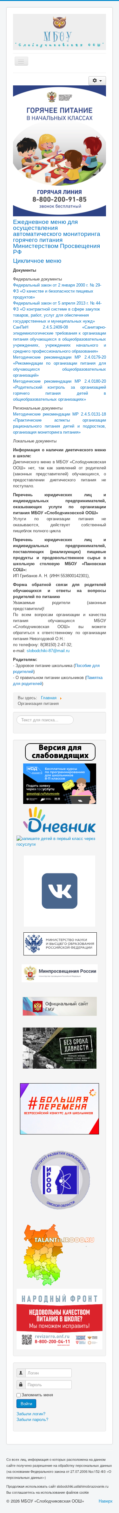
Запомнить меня (37, 1395)
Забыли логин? (31, 1414)
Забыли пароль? (32, 1419)
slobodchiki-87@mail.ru (48, 650)
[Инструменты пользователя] (97, 80)
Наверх (106, 1501)
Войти (26, 1403)
